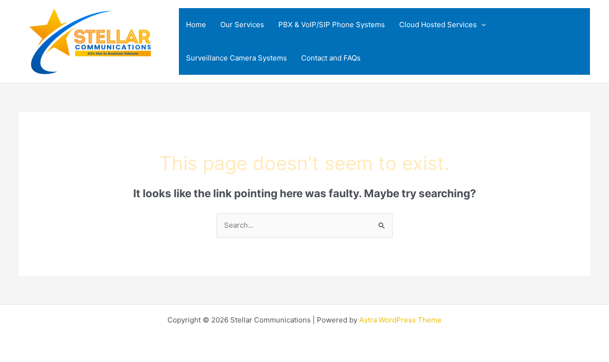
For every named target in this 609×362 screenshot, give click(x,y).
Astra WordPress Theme (400, 319)
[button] (481, 24)
